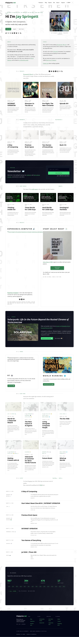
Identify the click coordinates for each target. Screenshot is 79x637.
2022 (25, 586)
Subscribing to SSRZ (48, 262)
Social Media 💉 (45, 415)
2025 (13, 586)
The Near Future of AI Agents (28, 424)
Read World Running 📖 (48, 384)
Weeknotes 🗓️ (9, 494)
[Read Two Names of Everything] (48, 134)
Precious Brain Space (29, 146)
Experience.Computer (51, 60)
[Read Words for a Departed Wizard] (13, 406)
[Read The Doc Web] (66, 406)
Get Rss (60, 478)
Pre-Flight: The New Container (48, 104)
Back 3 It (63, 145)
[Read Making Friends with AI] (13, 444)
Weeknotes (32, 621)
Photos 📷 (8, 555)
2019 (36, 586)
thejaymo (10, 2)
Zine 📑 (8, 506)
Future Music (47, 458)
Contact (59, 621)
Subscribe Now (58, 173)
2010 (64, 586)
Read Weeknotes (58, 119)
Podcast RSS (41, 622)
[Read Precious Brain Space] (31, 134)
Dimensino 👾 (62, 453)
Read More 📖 (11, 385)
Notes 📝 (16, 453)
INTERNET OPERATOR (11, 104)
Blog (31, 619)
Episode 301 (64, 104)
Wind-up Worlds (63, 459)
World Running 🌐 (54, 376)
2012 (60, 586)
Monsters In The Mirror (29, 104)
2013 (56, 586)
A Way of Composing (12, 146)
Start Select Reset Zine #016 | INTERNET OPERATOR (40, 503)
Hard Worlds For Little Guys (47, 208)
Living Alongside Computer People (46, 425)
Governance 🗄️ (28, 415)
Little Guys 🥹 (10, 453)
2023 (21, 586)
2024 (17, 586)
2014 (52, 586)
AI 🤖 (10, 375)
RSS (41, 485)
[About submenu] (59, 2)
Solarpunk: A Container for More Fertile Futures (30, 460)
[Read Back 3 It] (66, 134)
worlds (32, 189)
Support (14, 29)
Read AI (60, 186)
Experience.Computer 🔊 (21, 229)
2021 (28, 586)
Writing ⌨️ (8, 496)
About (59, 619)
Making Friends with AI (13, 459)
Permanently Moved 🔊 (11, 531)
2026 (9, 586)
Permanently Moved (61, 44)
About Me (8, 29)
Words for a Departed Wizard (11, 421)
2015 (48, 586)
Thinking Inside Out (11, 208)
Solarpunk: (38, 321)
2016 (44, 586)
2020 (32, 586)
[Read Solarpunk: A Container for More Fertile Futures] (31, 444)
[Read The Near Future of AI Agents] (31, 406)
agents (36, 189)
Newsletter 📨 (16, 171)
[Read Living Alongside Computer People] (48, 406)
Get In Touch (21, 29)
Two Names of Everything (47, 146)
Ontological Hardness (64, 208)
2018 (40, 586)
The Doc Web (64, 419)
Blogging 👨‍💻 (9, 519)
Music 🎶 (44, 453)
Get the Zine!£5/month (57, 268)
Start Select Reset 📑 (55, 229)
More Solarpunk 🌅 (58, 338)
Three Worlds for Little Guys (30, 208)
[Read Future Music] (48, 444)
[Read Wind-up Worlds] (66, 444)
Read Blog (55, 478)
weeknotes (28, 175)
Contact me (45, 63)
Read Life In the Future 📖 (47, 338)
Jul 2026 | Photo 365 (28, 552)
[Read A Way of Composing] (13, 134)
